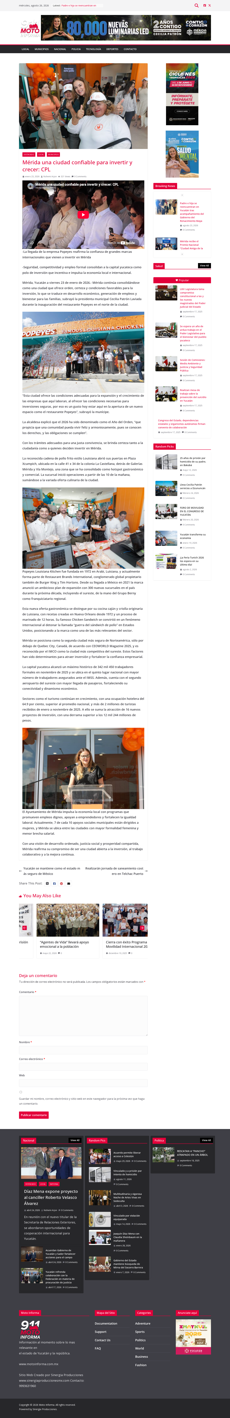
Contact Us (102, 1340)
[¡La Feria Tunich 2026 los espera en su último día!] (166, 566)
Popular (184, 280)
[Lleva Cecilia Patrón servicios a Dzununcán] (166, 491)
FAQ (98, 1348)
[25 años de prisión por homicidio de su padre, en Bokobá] (166, 466)
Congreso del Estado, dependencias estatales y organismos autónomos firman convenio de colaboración (181, 424)
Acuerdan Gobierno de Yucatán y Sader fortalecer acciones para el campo (60, 1254)
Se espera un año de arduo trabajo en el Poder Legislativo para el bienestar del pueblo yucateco (193, 333)
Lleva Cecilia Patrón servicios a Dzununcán (192, 486)
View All (204, 265)
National (54, 1184)
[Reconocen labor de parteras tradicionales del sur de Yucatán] (125, 906)
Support (100, 1332)
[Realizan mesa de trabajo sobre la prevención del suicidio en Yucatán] (166, 393)
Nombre (25, 1042)
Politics (140, 1340)
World (139, 1348)
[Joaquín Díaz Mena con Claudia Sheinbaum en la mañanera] (100, 1242)
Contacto (130, 49)
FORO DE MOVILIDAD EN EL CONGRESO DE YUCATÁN (192, 511)
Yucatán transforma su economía (193, 536)
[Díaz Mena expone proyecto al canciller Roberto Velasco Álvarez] (51, 1163)
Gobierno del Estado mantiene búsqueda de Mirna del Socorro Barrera (128, 1264)
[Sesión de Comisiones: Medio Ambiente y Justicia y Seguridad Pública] (166, 363)
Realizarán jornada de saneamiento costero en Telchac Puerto (114, 871)
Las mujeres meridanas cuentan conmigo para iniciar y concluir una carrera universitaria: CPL (192, 229)
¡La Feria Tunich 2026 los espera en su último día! (192, 561)
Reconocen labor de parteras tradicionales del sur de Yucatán (122, 944)
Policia (76, 49)
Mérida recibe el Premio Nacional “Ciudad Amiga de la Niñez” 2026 (79, 6)
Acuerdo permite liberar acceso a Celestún (127, 1154)
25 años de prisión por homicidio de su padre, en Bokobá (193, 461)
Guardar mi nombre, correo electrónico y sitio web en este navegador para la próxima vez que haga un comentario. (81, 1101)
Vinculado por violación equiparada (126, 1217)
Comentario (27, 992)
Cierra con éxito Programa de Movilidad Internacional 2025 (54, 944)
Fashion (140, 1365)
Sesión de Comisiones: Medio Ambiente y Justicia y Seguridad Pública (192, 365)
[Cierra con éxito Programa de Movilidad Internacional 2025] (59, 906)
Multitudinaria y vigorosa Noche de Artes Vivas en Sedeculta (127, 1197)
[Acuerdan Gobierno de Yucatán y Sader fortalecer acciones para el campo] (32, 1256)
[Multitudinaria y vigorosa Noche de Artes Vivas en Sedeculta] (100, 1200)
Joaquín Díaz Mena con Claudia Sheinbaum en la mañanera (127, 1237)
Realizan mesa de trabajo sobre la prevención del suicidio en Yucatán (193, 395)
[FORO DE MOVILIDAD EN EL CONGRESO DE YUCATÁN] (166, 516)
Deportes (112, 49)
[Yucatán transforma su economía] (166, 541)
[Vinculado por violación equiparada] (100, 1220)
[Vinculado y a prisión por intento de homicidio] (100, 1177)
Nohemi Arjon (50, 176)
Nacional (60, 49)
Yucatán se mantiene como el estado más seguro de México (51, 871)
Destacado (29, 154)
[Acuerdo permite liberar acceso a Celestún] (100, 1157)
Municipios (42, 49)
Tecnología (93, 49)
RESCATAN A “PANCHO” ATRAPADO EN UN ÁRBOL (192, 1153)
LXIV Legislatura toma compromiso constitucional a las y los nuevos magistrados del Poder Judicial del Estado (193, 297)
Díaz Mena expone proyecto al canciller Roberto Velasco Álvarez (51, 1197)
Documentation (106, 1323)
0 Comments (80, 176)
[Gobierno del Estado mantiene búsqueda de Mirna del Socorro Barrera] (100, 1266)
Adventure (142, 1323)
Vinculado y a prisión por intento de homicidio (127, 1172)
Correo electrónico (32, 1059)
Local (25, 49)
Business (141, 1357)
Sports (140, 1332)
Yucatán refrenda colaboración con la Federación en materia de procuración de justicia (60, 1277)
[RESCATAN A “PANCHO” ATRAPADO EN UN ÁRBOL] (163, 1159)
